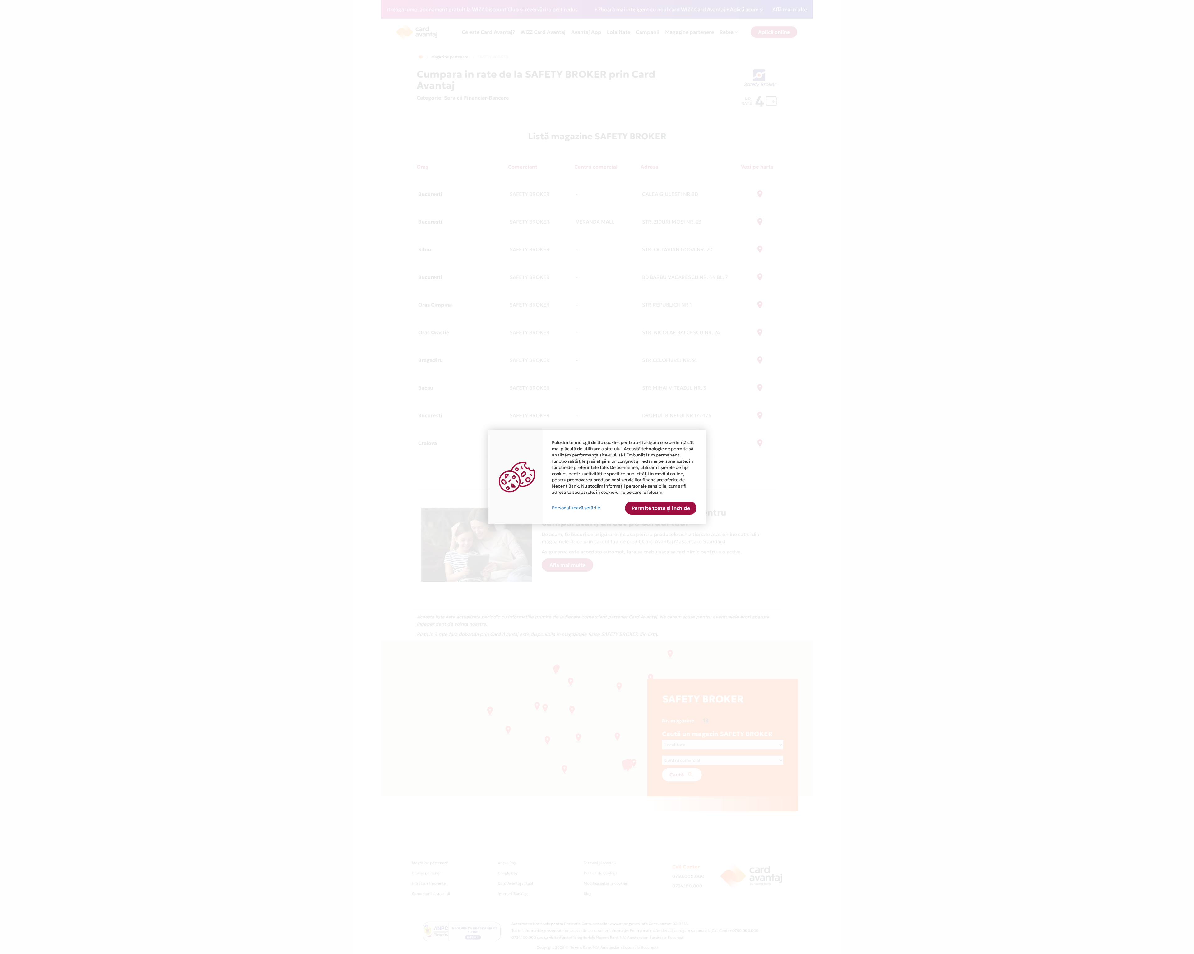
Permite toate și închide (661, 508)
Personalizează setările (576, 508)
